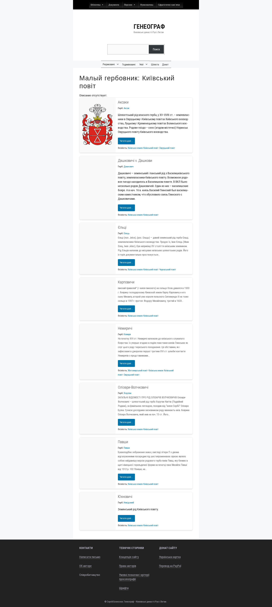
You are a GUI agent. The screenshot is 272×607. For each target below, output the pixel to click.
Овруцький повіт (167, 148)
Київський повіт (151, 148)
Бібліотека (95, 4)
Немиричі (125, 328)
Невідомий (129, 502)
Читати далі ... (126, 141)
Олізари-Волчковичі (133, 387)
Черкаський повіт (167, 269)
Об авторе (85, 566)
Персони (128, 4)
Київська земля (135, 148)
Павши (123, 442)
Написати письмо (89, 557)
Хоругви (127, 393)
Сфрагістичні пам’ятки (169, 4)
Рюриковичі (109, 64)
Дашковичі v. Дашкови (135, 160)
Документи (113, 4)
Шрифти (124, 588)
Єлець (127, 233)
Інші (141, 64)
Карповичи (126, 282)
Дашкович (128, 166)
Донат (165, 64)
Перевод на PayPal (170, 566)
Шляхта (155, 64)
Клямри (127, 334)
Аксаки (123, 102)
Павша (127, 448)
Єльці (122, 227)
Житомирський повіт (138, 370)
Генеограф (149, 26)
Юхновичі (125, 496)
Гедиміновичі (128, 64)
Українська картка (170, 557)
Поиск (156, 49)
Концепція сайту (129, 557)
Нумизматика (146, 4)
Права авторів (127, 566)
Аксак (126, 108)
